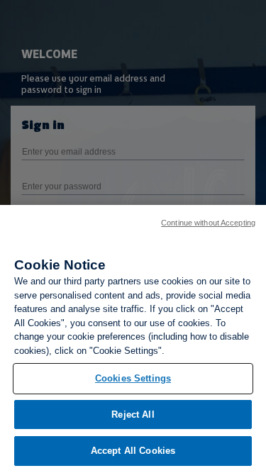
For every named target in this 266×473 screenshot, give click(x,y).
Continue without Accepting (208, 222)
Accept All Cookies (133, 450)
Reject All (132, 414)
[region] (133, 339)
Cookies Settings (133, 378)
